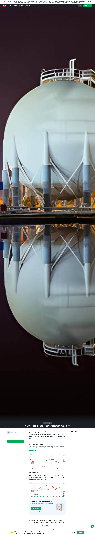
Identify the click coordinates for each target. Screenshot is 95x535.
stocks (57, 436)
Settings (74, 532)
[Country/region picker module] (74, 5)
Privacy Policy (40, 533)
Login (80, 5)
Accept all (81, 532)
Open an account (35, 508)
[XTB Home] (5, 5)
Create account (87, 5)
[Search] (71, 5)
